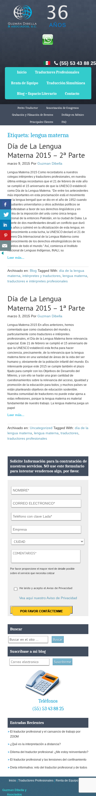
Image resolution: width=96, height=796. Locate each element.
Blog (33, 271)
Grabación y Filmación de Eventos (32, 114)
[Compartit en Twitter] (5, 214)
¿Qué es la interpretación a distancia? (35, 744)
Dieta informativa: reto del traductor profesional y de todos (48, 767)
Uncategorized (41, 428)
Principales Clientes (41, 122)
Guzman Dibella (49, 163)
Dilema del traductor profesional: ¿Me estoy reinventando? (49, 752)
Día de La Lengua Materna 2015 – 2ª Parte (46, 150)
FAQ (64, 122)
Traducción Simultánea (66, 83)
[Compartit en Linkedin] (5, 225)
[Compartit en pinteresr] (5, 235)
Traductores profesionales (37, 20)
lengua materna (75, 276)
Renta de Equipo (24, 83)
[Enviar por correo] (5, 245)
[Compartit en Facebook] (5, 204)
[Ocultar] (2, 254)
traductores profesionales (27, 438)
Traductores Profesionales (57, 72)
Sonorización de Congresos (62, 108)
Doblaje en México (73, 114)
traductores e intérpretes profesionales (37, 281)
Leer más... (15, 258)
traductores (69, 433)
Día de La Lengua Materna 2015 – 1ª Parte (46, 303)
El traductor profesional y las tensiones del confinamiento (48, 759)
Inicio (22, 72)
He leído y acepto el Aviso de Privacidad (45, 588)
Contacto (72, 93)
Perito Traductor (27, 108)
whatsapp (47, 39)
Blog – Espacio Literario (37, 93)
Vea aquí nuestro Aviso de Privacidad (48, 598)
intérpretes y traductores (41, 276)
